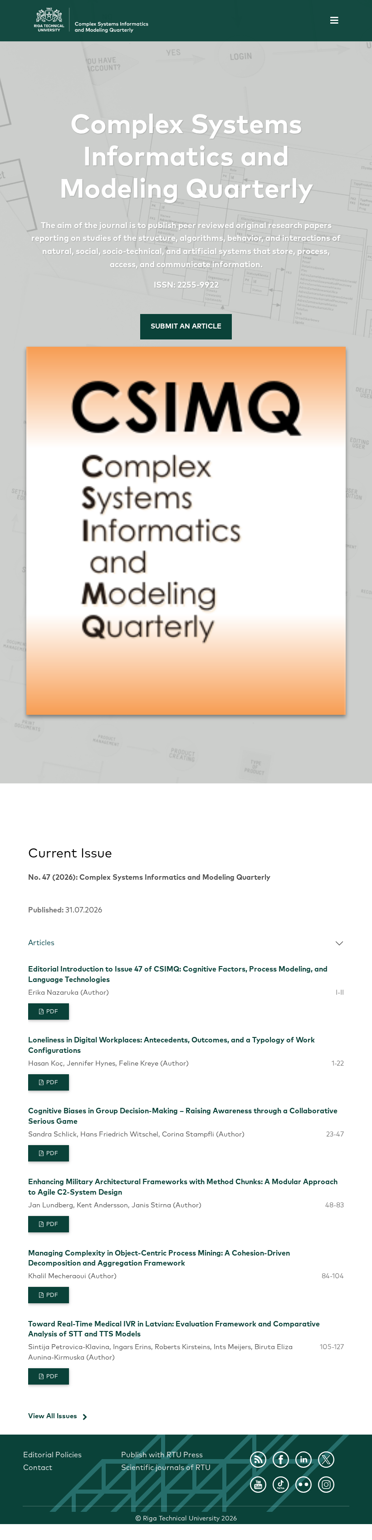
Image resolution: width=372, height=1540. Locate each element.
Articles (41, 943)
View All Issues (52, 1416)
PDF (51, 1012)
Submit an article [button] (186, 326)
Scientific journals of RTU (165, 1467)
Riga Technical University (190, 1518)
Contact (37, 1467)
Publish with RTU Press (162, 1455)
